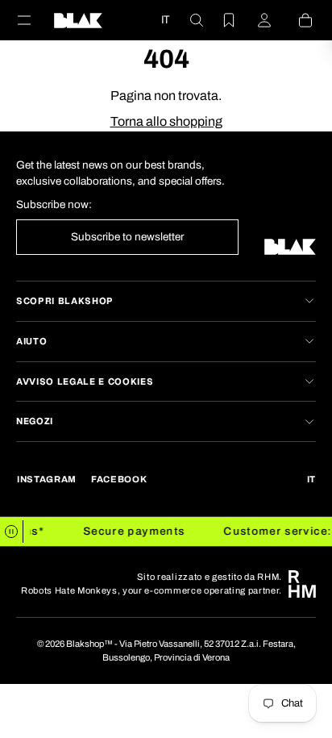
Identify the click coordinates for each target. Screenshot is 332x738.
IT (165, 19)
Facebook (119, 479)
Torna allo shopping (166, 121)
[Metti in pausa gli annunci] (11, 531)
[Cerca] (187, 20)
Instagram (47, 479)
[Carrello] (295, 20)
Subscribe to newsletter (127, 237)
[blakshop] (78, 20)
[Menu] (34, 20)
